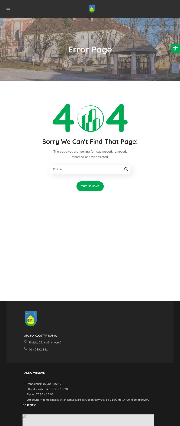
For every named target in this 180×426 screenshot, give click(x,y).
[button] (175, 48)
